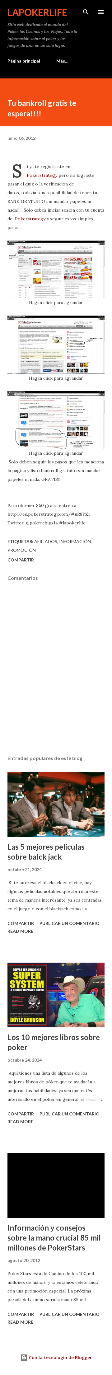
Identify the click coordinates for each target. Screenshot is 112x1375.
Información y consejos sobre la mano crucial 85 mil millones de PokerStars (54, 1237)
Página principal (23, 60)
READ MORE (20, 931)
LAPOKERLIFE (37, 12)
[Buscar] (86, 11)
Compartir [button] (20, 559)
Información (75, 541)
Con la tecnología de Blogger (60, 1357)
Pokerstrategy (42, 175)
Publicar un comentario (70, 923)
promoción (21, 550)
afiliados (45, 541)
